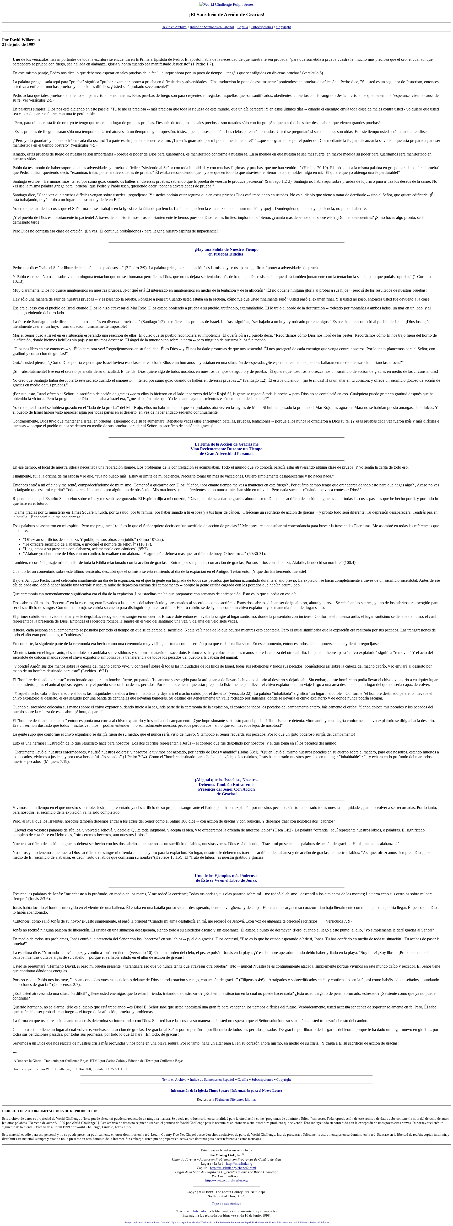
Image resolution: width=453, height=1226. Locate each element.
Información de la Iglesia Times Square (200, 1090)
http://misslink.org (239, 1164)
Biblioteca (303, 1222)
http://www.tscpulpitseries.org (226, 1180)
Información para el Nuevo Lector (256, 1090)
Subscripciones (262, 27)
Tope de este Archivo (226, 1204)
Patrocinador (193, 1222)
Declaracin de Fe (210, 1222)
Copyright (283, 27)
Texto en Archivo (174, 27)
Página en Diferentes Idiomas (235, 1099)
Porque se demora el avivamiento (142, 1222)
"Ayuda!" (165, 1222)
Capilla (243, 27)
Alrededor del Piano (264, 1222)
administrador (197, 1211)
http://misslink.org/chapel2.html (233, 1168)
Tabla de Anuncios (286, 1222)
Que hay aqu (178, 1222)
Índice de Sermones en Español (212, 27)
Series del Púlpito (319, 1222)
